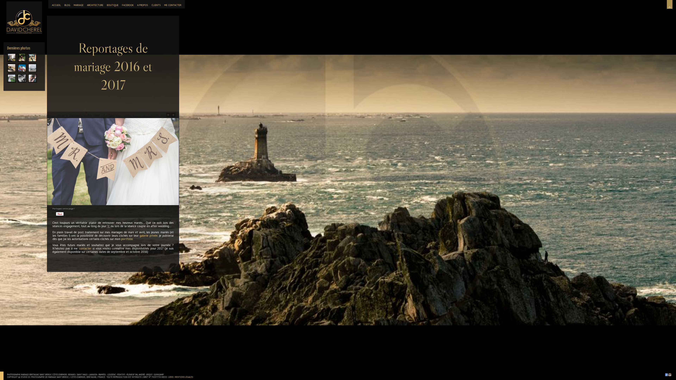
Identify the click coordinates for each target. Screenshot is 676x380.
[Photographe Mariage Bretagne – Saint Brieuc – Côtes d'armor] (24, 17)
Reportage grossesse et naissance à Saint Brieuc (173, 115)
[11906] (11, 78)
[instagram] (669, 374)
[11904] (32, 78)
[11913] (32, 57)
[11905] (22, 78)
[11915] (11, 57)
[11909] (11, 68)
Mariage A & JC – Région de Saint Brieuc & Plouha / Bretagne (168, 115)
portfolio (127, 239)
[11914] (22, 57)
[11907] (32, 68)
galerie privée (149, 236)
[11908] (22, 68)
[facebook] (666, 374)
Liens (171, 377)
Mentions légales (184, 377)
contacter (85, 248)
